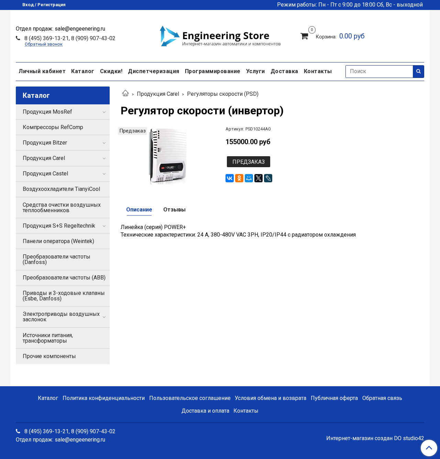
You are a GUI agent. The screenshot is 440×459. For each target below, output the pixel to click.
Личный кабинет (42, 71)
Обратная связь (382, 398)
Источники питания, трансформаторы (48, 338)
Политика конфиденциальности (104, 398)
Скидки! (111, 71)
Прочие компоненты (49, 356)
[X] (258, 178)
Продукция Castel (45, 173)
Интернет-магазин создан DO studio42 (375, 438)
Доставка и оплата (205, 411)
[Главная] (125, 94)
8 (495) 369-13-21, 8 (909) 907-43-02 (69, 38)
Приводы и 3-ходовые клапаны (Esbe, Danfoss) (64, 296)
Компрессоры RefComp (53, 127)
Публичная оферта (334, 398)
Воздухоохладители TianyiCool (61, 189)
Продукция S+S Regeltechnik (59, 225)
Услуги (255, 71)
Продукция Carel (158, 94)
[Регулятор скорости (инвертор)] (167, 155)
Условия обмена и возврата (270, 398)
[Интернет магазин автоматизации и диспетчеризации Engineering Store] (220, 35)
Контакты (318, 71)
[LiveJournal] (268, 178)
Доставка (284, 71)
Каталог (83, 71)
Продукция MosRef (47, 111)
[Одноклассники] (239, 178)
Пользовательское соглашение (190, 398)
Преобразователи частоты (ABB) (64, 277)
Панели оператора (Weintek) (58, 241)
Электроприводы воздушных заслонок (61, 317)
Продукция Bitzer (45, 142)
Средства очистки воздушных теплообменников (62, 208)
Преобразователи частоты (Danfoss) (56, 259)
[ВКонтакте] (230, 178)
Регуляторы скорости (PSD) (222, 94)
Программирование (213, 71)
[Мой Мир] (249, 178)
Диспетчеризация (153, 71)
